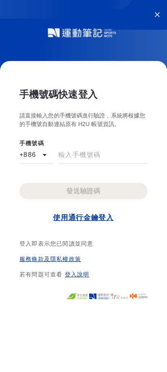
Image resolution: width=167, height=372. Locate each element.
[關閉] (157, 14)
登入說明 (77, 274)
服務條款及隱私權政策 (50, 259)
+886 (27, 154)
